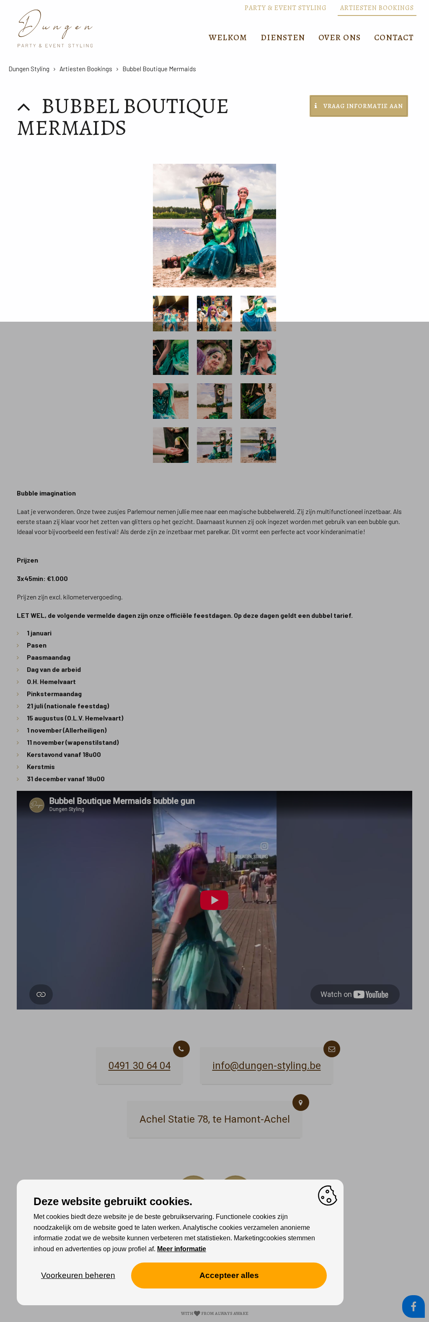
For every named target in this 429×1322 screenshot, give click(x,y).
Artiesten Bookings (377, 8)
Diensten (283, 37)
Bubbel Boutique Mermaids (159, 68)
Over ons (339, 37)
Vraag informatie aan (363, 106)
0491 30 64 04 (140, 1066)
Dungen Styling (28, 68)
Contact (394, 37)
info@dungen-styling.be (266, 1066)
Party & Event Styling (286, 8)
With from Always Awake (214, 1313)
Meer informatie (181, 1248)
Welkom (228, 37)
